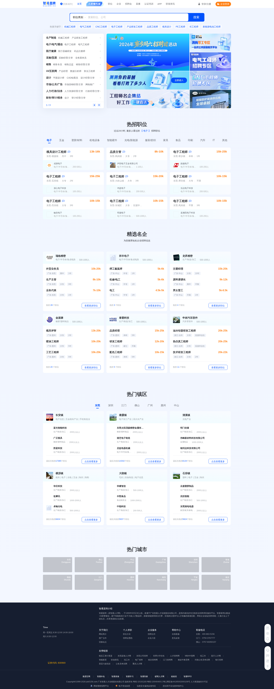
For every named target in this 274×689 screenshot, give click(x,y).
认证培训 (148, 4)
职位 (110, 4)
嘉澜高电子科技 (188, 213)
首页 (79, 4)
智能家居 (103, 660)
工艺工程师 (52, 352)
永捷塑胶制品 (187, 486)
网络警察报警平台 (101, 686)
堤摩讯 (56, 496)
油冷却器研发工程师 (184, 330)
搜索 (196, 17)
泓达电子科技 (187, 188)
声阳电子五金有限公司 (127, 163)
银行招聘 (219, 660)
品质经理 (115, 330)
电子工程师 (116, 26)
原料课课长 (179, 279)
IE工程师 (194, 26)
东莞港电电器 (187, 506)
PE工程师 (180, 26)
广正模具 (57, 438)
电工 (112, 290)
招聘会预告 (128, 638)
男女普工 (178, 290)
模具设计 (166, 26)
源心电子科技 (60, 188)
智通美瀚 (115, 676)
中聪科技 (121, 506)
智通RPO (188, 676)
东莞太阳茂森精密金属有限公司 (130, 428)
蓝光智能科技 (60, 428)
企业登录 (224, 4)
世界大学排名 (159, 656)
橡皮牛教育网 (183, 660)
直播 (138, 4)
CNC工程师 (101, 26)
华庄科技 (57, 486)
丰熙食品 (121, 496)
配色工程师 (116, 352)
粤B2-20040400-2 (155, 682)
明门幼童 (184, 428)
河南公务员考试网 (202, 660)
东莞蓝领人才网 (124, 656)
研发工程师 (116, 341)
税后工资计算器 (105, 656)
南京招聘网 (153, 660)
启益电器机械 (123, 448)
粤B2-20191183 (140, 682)
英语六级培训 (104, 664)
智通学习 (130, 676)
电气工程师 (85, 26)
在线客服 (175, 634)
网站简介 (103, 634)
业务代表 (51, 290)
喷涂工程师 (52, 341)
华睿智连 (121, 486)
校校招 (174, 676)
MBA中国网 (190, 656)
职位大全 (127, 634)
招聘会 (128, 4)
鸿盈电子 (121, 188)
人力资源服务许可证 (199, 682)
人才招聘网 (174, 656)
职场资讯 (170, 4)
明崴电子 (121, 213)
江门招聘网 (168, 660)
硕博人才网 (159, 676)
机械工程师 (69, 26)
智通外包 (101, 676)
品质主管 (115, 151)
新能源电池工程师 (212, 26)
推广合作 (103, 638)
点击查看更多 (91, 461)
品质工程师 (152, 26)
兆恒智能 (184, 496)
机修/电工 (115, 279)
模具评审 (51, 330)
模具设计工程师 (56, 151)
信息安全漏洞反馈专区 (146, 686)
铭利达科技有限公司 (190, 448)
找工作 (203, 656)
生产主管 (51, 279)
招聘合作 (151, 634)
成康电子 (58, 163)
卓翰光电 (57, 506)
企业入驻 (151, 638)
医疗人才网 (216, 656)
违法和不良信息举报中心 (173, 686)
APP (159, 4)
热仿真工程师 (180, 341)
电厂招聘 (139, 660)
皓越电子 (185, 163)
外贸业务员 (52, 268)
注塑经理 (178, 268)
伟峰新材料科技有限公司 (192, 438)
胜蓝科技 (57, 448)
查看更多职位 (91, 305)
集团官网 (86, 676)
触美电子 (58, 213)
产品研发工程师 (134, 26)
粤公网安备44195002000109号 (177, 682)
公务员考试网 (121, 664)
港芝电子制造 (123, 438)
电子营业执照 (124, 686)
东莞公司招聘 (142, 656)
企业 (119, 4)
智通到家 (144, 676)
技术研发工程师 (182, 352)
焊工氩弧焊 (116, 268)
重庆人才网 (137, 664)
